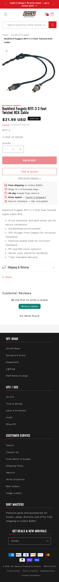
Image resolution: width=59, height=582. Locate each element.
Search (10, 445)
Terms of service (30, 571)
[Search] (52, 24)
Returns (10, 472)
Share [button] (8, 277)
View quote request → (29, 178)
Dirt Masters (16, 566)
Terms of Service (15, 479)
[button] (6, 14)
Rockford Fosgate (20, 35)
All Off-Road (13, 348)
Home (5, 35)
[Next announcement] (53, 4)
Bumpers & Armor (16, 355)
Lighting (10, 369)
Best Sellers (12, 486)
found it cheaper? (36, 197)
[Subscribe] (47, 541)
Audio (9, 417)
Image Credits (14, 493)
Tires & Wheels (14, 404)
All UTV (10, 397)
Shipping (5, 125)
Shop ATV (11, 424)
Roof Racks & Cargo (17, 375)
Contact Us (12, 452)
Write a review (29, 306)
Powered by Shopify (32, 566)
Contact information (30, 575)
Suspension (12, 362)
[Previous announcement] (5, 4)
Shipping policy (48, 571)
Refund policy (50, 566)
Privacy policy (13, 571)
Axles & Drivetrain (16, 410)
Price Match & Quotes (18, 459)
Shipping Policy (14, 466)
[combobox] (27, 24)
